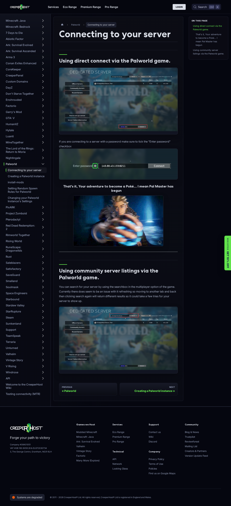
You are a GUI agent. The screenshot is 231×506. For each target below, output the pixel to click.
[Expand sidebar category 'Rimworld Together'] (43, 235)
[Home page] (62, 24)
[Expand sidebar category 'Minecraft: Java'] (43, 20)
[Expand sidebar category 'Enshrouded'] (43, 99)
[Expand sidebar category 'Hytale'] (43, 130)
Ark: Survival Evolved (88, 441)
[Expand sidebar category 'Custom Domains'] (43, 81)
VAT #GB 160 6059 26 (20, 448)
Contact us (155, 432)
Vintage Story (83, 451)
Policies (153, 468)
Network (117, 463)
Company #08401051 (20, 444)
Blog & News (192, 432)
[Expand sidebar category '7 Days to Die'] (43, 33)
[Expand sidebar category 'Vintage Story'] (43, 360)
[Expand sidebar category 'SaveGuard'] (43, 275)
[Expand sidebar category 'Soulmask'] (43, 287)
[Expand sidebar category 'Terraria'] (43, 342)
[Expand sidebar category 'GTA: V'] (43, 118)
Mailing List (191, 446)
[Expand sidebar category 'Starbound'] (43, 299)
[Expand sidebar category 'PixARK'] (43, 207)
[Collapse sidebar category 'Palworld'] (43, 164)
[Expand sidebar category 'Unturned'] (43, 348)
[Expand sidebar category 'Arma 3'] (43, 57)
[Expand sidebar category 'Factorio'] (43, 106)
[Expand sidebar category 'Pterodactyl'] (43, 219)
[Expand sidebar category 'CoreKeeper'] (43, 69)
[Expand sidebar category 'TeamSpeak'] (43, 335)
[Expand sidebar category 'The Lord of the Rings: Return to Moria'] (43, 150)
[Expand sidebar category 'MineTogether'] (43, 142)
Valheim (80, 446)
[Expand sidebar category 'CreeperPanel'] (43, 75)
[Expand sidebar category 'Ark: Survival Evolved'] (43, 45)
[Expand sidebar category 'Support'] (43, 329)
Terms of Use (156, 463)
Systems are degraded (29, 497)
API (114, 459)
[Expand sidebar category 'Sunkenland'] (43, 323)
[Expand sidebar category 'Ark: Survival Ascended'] (43, 51)
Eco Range (70, 7)
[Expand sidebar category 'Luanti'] (43, 136)
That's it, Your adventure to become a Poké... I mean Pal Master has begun (208, 39)
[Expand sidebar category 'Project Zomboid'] (43, 213)
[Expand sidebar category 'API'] (43, 378)
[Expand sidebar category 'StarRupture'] (43, 311)
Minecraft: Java (85, 436)
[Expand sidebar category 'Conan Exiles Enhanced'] (43, 63)
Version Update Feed (196, 455)
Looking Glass (120, 468)
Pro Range (111, 7)
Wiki (151, 436)
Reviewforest (192, 441)
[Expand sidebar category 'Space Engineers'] (43, 293)
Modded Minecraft (86, 432)
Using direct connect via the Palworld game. (207, 28)
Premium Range (91, 7)
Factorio (80, 455)
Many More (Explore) (88, 460)
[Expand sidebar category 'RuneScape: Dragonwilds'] (43, 248)
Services (53, 7)
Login (179, 7)
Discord (153, 441)
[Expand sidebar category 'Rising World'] (43, 241)
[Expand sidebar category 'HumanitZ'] (43, 124)
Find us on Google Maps (162, 473)
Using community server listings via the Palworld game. (208, 52)
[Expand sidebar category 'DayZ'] (43, 87)
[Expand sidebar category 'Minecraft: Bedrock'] (43, 26)
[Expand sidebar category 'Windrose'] (43, 372)
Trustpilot (190, 436)
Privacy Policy (156, 459)
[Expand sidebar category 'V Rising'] (43, 366)
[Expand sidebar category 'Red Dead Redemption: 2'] (43, 227)
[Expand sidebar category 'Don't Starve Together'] (43, 93)
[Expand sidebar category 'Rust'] (43, 256)
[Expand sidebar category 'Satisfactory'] (43, 269)
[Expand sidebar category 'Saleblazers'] (43, 262)
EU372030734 (40, 448)
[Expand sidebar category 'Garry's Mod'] (43, 112)
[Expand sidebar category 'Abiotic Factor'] (43, 39)
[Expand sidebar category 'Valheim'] (43, 354)
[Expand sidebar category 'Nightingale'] (43, 158)
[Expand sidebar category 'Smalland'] (43, 281)
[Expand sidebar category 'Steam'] (43, 317)
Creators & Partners (195, 451)
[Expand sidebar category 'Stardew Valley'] (43, 305)
